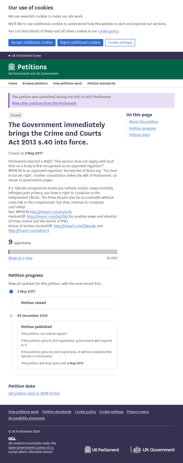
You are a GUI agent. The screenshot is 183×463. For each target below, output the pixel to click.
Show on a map (20, 258)
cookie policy (108, 31)
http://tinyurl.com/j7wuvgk (75, 226)
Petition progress (142, 128)
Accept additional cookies (32, 42)
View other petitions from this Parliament (44, 103)
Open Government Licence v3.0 (30, 448)
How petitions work (67, 83)
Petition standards (101, 83)
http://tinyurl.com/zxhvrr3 (28, 231)
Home (12, 83)
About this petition (143, 122)
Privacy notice (138, 412)
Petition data (139, 135)
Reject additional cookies (80, 42)
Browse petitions (35, 83)
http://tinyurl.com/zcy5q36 (51, 212)
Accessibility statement (26, 418)
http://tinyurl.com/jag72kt (47, 216)
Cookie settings (120, 42)
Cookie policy (85, 412)
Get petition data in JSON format (34, 393)
